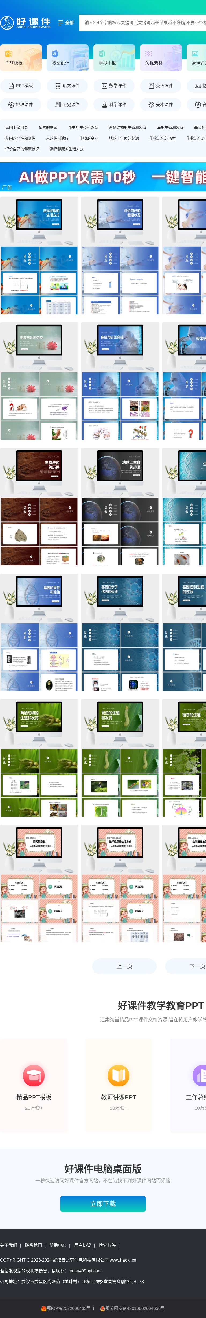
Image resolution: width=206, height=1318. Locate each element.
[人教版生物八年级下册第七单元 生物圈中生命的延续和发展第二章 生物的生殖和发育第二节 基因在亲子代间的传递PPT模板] (120, 632)
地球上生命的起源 (124, 138)
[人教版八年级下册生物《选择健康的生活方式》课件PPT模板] (120, 883)
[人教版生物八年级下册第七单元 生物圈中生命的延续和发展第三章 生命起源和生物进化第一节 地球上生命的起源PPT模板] (120, 506)
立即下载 (103, 1203)
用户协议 (82, 1245)
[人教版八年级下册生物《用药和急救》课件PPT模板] (39, 883)
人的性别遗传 (57, 138)
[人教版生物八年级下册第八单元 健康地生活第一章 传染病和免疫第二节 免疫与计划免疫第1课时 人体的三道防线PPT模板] (39, 381)
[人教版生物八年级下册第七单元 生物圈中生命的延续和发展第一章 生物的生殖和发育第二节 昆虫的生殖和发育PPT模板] (120, 758)
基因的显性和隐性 (20, 138)
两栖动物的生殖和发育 (127, 127)
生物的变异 (88, 138)
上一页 (124, 966)
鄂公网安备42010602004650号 (135, 1308)
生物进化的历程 (163, 138)
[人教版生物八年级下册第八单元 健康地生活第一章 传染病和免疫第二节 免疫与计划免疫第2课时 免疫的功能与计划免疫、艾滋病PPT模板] (120, 381)
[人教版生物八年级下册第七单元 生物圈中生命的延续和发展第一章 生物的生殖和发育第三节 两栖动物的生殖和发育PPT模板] (39, 758)
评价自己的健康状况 (22, 149)
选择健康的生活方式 (67, 149)
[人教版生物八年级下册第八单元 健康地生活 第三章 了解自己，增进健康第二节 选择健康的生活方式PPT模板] (39, 255)
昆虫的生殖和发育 (83, 127)
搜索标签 (107, 1245)
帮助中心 (58, 1245)
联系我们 (33, 1245)
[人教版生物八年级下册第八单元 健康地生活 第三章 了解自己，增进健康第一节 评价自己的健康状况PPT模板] (120, 255)
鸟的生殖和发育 (170, 127)
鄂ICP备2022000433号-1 (71, 1308)
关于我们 (8, 1245)
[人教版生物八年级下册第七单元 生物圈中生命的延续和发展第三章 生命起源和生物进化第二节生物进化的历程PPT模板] (39, 506)
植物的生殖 (48, 127)
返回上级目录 (16, 127)
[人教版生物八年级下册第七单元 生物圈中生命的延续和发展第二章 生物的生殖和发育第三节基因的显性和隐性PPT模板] (39, 632)
